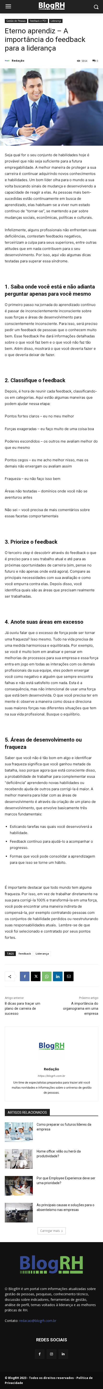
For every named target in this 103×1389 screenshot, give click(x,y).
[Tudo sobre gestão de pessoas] (51, 6)
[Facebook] (24, 976)
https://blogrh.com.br (51, 1076)
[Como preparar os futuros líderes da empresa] (19, 1132)
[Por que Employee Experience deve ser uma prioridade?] (19, 1186)
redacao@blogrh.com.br (37, 1320)
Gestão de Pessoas (16, 21)
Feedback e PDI (38, 21)
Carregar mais (50, 1231)
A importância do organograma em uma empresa (80, 1008)
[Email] (69, 976)
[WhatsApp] (47, 976)
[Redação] (8, 60)
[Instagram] (51, 1354)
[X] (35, 976)
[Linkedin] (58, 976)
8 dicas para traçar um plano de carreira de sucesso (22, 1008)
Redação (18, 60)
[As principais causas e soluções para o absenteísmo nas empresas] (19, 1212)
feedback (25, 953)
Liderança (56, 21)
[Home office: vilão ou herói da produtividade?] (19, 1159)
